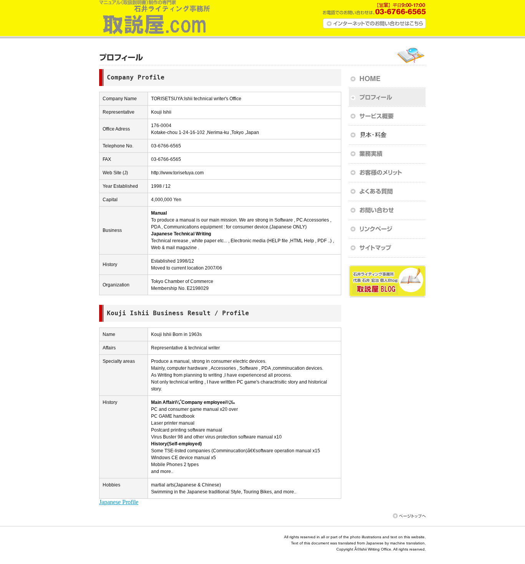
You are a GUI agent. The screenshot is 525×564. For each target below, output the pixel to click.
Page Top (409, 515)
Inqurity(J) (387, 210)
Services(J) (387, 116)
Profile (387, 97)
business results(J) (387, 153)
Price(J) (387, 135)
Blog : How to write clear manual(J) (387, 281)
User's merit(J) (387, 172)
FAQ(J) (387, 191)
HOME (387, 78)
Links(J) (387, 229)
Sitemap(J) (387, 247)
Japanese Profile (118, 502)
